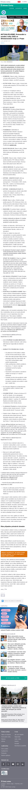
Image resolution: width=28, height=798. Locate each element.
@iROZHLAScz (20, 329)
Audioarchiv (18, 8)
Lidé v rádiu (18, 739)
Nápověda (17, 737)
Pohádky (4, 616)
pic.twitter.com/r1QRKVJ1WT (9, 479)
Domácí (3, 17)
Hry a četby (5, 610)
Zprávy (3, 43)
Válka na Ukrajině (6, 734)
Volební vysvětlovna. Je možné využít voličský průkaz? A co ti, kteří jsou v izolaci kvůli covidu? (13, 554)
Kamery (25, 8)
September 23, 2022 (6, 336)
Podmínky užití (18, 783)
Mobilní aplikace (5, 755)
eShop (3, 741)
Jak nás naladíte (19, 734)
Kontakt (17, 743)
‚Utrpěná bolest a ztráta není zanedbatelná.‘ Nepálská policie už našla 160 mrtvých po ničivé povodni (13, 708)
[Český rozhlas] (5, 2)
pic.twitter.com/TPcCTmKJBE (17, 434)
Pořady (18, 17)
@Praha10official (10, 424)
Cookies (3, 783)
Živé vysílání (5, 623)
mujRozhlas (4, 606)
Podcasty (4, 753)
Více (24, 17)
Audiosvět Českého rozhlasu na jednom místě (12, 630)
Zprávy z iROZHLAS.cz (8, 685)
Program (11, 8)
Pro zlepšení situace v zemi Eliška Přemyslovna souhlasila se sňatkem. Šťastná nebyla (17, 661)
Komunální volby (6, 737)
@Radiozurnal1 (11, 329)
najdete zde (12, 145)
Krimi (3, 613)
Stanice (3, 739)
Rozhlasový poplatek (20, 745)
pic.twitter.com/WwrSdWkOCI (9, 331)
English (3, 785)
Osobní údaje (10, 783)
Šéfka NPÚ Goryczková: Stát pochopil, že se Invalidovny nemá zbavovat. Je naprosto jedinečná (12, 715)
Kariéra (17, 741)
